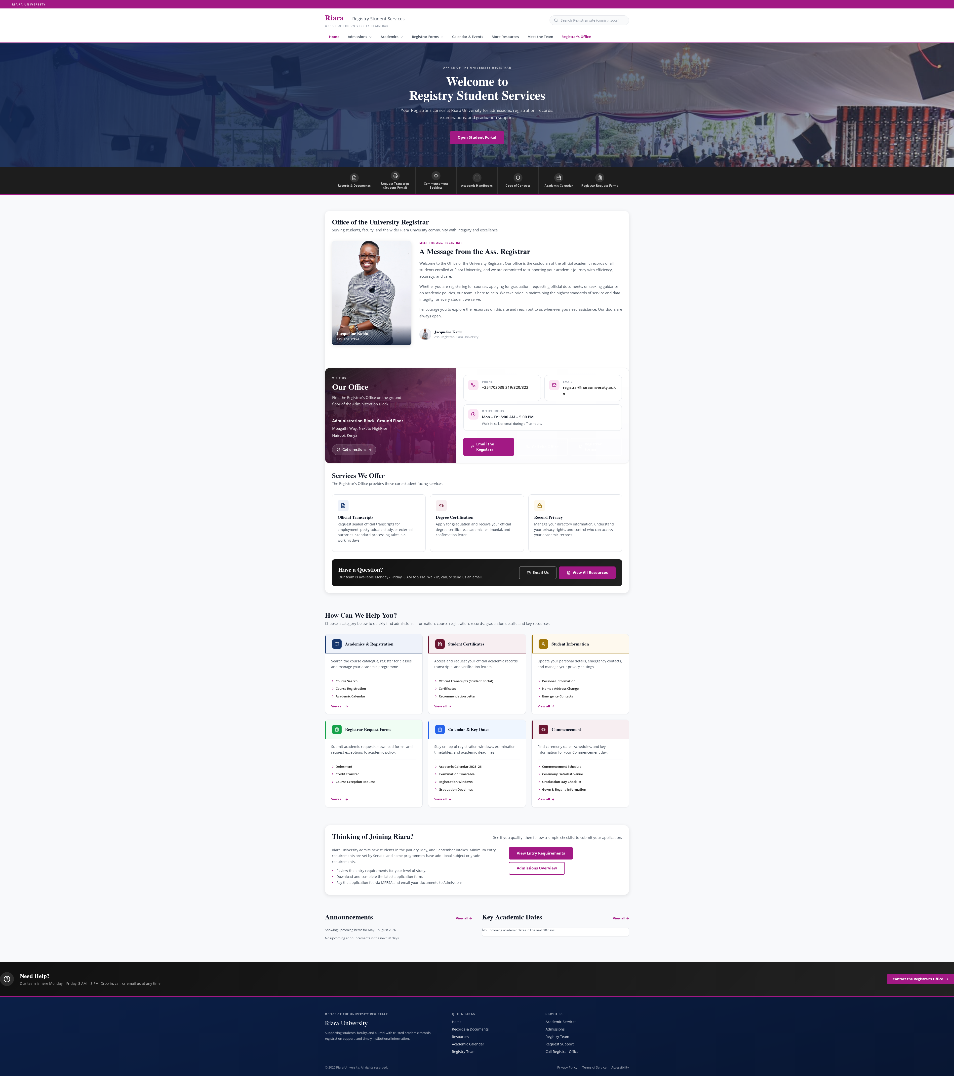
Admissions (357, 37)
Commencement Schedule (561, 766)
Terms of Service (594, 1067)
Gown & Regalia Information (564, 789)
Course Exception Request (355, 781)
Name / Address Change (560, 688)
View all (337, 706)
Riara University (29, 4)
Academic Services (561, 1021)
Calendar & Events (467, 37)
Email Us (541, 572)
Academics (389, 37)
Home (334, 37)
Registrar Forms (425, 37)
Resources (460, 1036)
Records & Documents (470, 1029)
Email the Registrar (485, 447)
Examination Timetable (457, 774)
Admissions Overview (537, 868)
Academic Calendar (350, 696)
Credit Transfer (347, 774)
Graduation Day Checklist (561, 781)
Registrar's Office (576, 37)
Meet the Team (540, 37)
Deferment (344, 766)
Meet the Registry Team (449, 351)
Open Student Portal (477, 137)
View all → (464, 918)
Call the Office (545, 446)
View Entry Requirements (541, 853)
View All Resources (590, 572)
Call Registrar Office (562, 1051)
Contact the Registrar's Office (918, 979)
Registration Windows (456, 781)
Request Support (560, 1044)
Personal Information (558, 681)
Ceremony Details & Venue (562, 774)
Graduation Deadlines (456, 789)
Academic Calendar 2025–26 (460, 766)
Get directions (354, 449)
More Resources (505, 37)
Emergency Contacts (557, 696)
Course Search (347, 681)
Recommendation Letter (457, 696)
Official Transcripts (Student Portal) (466, 681)
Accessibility (620, 1067)
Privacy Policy (567, 1067)
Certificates (447, 688)
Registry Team (464, 1051)
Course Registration (351, 688)
